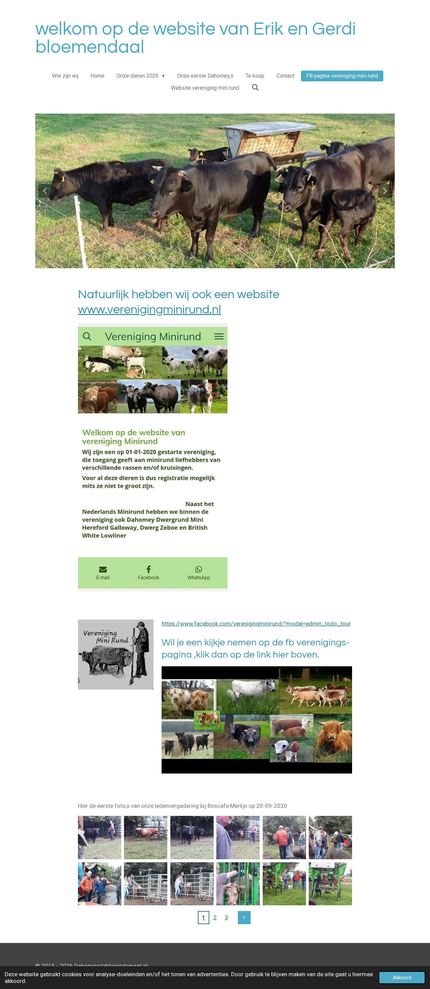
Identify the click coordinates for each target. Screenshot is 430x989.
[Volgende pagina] (244, 917)
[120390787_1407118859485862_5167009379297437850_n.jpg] (192, 838)
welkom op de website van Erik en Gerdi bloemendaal (195, 38)
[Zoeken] (255, 87)
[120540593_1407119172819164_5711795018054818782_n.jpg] (100, 884)
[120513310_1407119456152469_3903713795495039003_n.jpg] (192, 884)
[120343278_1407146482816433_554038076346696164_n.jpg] (238, 884)
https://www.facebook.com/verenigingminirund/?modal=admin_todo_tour (256, 623)
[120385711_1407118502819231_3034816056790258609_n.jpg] (100, 838)
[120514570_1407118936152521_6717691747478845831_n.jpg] (146, 838)
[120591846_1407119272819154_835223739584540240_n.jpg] (284, 838)
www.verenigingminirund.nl (149, 309)
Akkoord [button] (402, 978)
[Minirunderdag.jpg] (238, 838)
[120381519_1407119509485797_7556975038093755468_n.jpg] (330, 884)
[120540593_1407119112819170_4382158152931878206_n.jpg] (330, 838)
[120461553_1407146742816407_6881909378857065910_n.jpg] (284, 884)
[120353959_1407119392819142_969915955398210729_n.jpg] (146, 884)
